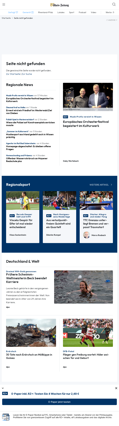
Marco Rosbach (99, 235)
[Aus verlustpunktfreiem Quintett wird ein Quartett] (59, 200)
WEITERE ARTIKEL (99, 184)
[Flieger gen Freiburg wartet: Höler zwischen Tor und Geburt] (88, 332)
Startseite (6, 18)
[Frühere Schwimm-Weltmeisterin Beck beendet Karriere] (83, 286)
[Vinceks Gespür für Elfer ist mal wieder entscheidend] (22, 200)
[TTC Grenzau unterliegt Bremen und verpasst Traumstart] (96, 200)
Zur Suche (27, 74)
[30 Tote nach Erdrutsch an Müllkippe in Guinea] (31, 332)
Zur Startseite (13, 74)
